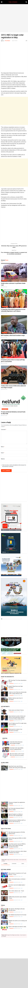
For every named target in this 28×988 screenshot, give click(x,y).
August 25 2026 (4, 415)
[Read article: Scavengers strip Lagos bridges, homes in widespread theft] (5, 749)
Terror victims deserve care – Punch (16, 890)
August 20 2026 (17, 854)
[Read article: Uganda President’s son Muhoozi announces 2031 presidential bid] (4, 815)
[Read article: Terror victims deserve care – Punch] (4, 892)
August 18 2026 (17, 701)
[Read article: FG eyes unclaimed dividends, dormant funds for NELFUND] (14, 401)
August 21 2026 (17, 892)
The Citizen (7, 40)
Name (3, 446)
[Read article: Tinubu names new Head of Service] (4, 711)
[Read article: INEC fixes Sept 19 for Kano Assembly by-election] (4, 682)
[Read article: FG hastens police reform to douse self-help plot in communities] (14, 349)
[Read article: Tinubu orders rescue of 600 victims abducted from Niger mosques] (14, 375)
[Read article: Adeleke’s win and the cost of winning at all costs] (4, 922)
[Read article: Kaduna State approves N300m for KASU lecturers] (4, 839)
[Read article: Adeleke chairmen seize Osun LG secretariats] (4, 699)
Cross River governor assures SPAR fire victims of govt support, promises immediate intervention (17, 845)
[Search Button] (26, 2)
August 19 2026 (17, 916)
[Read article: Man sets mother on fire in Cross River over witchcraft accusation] (5, 755)
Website (3, 458)
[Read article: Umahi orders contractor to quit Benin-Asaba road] (14, 272)
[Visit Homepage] (14, 2)
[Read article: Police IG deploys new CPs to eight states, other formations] (4, 725)
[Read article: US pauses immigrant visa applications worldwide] (4, 804)
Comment (3, 429)
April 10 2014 (14, 40)
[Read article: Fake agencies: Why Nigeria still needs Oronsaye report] (4, 910)
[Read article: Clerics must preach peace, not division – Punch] (4, 880)
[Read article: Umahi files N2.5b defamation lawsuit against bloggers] (5, 743)
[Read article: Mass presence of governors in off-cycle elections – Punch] (4, 874)
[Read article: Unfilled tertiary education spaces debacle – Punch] (4, 898)
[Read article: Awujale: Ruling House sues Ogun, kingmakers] (4, 688)
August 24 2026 (17, 695)
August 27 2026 (4, 337)
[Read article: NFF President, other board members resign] (14, 324)
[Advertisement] (14, 18)
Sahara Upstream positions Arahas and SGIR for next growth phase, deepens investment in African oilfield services (16, 717)
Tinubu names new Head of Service (16, 710)
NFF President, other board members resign (13, 335)
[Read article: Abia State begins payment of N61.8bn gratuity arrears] (4, 833)
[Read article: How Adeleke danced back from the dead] (4, 916)
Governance (5, 306)
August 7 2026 (17, 726)
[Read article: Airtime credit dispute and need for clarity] (4, 928)
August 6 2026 (17, 732)
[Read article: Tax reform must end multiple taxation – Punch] (4, 886)
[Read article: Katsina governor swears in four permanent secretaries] (4, 731)
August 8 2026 (17, 720)
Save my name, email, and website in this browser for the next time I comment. (14, 465)
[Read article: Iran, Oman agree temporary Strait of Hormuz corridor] (4, 810)
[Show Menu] (1, 2)
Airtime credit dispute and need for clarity (17, 926)
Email (2, 452)
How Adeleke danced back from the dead (17, 914)
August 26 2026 (4, 363)
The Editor (11, 683)
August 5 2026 (17, 928)
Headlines (4, 280)
